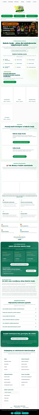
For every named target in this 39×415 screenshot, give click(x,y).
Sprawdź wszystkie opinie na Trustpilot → (19, 264)
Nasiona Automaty (24, 361)
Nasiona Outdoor (31, 59)
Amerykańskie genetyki (6, 67)
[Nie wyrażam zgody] (37, 413)
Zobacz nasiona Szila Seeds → (19, 156)
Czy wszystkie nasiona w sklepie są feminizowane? (13, 308)
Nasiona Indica (18, 63)
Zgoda (12, 413)
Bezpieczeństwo (24, 382)
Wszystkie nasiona (7, 361)
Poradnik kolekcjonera (25, 379)
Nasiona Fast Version (7, 63)
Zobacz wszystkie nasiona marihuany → (19, 50)
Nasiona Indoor (18, 59)
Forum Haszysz (7, 395)
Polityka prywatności (25, 413)
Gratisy (5, 366)
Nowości (5, 369)
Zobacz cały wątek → (31, 270)
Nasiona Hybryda (7, 382)
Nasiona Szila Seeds (31, 67)
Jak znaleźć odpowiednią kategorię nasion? (12, 326)
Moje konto (6, 400)
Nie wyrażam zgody (18, 413)
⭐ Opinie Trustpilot (7, 392)
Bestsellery (18, 67)
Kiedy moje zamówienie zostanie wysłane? (12, 312)
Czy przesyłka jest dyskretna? (9, 316)
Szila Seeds (6, 398)
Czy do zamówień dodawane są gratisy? (11, 319)
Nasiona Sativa (30, 63)
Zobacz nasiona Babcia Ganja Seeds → (21, 142)
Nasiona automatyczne (6, 60)
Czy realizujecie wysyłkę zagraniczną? (11, 323)
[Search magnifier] (36, 19)
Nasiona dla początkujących (26, 376)
